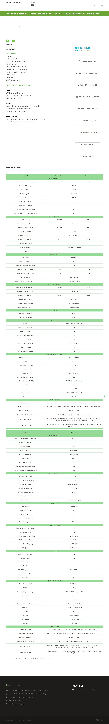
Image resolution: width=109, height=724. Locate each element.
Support (49, 14)
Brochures (41, 14)
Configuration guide (88, 61)
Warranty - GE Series (88, 144)
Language (96, 14)
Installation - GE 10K (89, 109)
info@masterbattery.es (16, 704)
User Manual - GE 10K (88, 132)
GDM (83, 14)
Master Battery (22, 14)
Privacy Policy (20, 720)
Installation (58, 14)
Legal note (29, 720)
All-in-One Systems (52, 27)
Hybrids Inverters (38, 27)
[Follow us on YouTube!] (102, 5)
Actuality (68, 14)
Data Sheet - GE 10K (88, 121)
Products (33, 14)
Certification (76, 14)
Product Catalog (88, 156)
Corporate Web (11, 14)
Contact (89, 14)
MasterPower (25, 27)
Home (8, 27)
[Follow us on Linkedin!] (95, 5)
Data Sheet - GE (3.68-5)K (88, 85)
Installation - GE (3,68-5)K (88, 73)
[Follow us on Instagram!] (98, 5)
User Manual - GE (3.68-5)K (88, 97)
